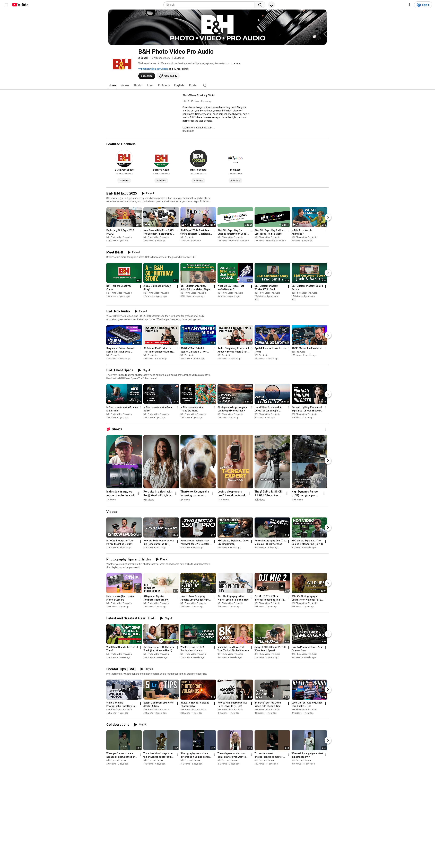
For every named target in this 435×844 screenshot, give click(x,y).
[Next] (328, 217)
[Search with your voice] (271, 4)
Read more (188, 131)
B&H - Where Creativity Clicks (198, 95)
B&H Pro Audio (187, 237)
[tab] (112, 85)
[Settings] (409, 5)
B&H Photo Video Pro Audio (119, 237)
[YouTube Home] (20, 5)
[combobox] (210, 5)
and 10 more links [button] (179, 68)
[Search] (260, 4)
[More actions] (140, 231)
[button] (188, 131)
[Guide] (6, 5)
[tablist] (217, 85)
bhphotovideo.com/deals (154, 68)
